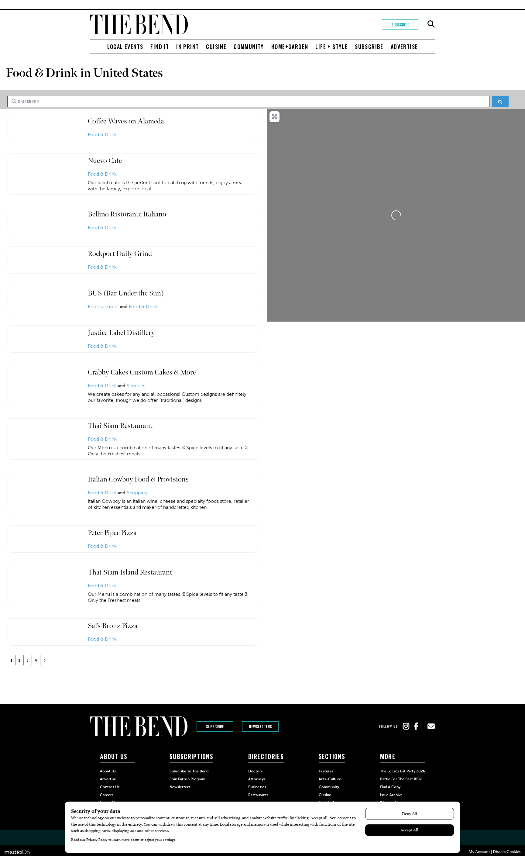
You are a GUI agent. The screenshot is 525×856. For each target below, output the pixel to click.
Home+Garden (289, 46)
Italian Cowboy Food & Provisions (138, 479)
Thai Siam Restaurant (120, 425)
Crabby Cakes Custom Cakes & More (142, 372)
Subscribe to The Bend (189, 771)
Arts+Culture (330, 779)
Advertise (404, 46)
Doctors (255, 771)
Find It (159, 46)
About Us (108, 771)
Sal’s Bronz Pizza (113, 625)
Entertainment (103, 306)
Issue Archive (391, 795)
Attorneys (256, 779)
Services (136, 385)
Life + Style (331, 46)
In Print (187, 46)
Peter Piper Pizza (112, 532)
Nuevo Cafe (105, 160)
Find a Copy (390, 787)
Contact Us (109, 787)
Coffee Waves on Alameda (126, 121)
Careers (106, 795)
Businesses (257, 787)
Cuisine (216, 46)
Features (326, 771)
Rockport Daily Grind (120, 253)
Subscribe (400, 25)
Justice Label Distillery (121, 332)
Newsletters (260, 726)
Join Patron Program (187, 779)
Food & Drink (102, 134)
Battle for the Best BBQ (401, 779)
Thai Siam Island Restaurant (130, 572)
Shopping (137, 492)
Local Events (125, 46)
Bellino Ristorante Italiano (127, 214)
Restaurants (258, 795)
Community (249, 46)
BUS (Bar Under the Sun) (126, 293)
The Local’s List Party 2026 (402, 771)
